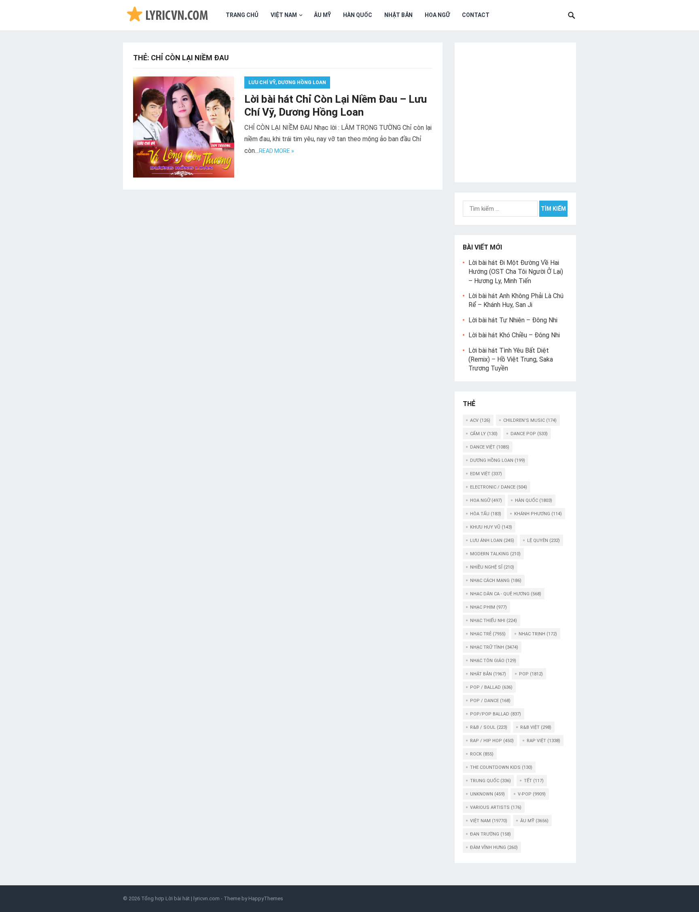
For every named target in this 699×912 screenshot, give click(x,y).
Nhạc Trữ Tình (494, 647)
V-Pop (532, 794)
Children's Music (530, 420)
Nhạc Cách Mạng (495, 580)
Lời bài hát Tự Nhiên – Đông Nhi (512, 320)
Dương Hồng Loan (497, 460)
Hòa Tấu (485, 513)
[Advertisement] (515, 111)
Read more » (276, 151)
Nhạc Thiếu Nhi (493, 620)
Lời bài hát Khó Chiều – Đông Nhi (514, 335)
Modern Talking (495, 554)
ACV (480, 420)
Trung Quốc (490, 780)
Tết (534, 780)
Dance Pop (529, 433)
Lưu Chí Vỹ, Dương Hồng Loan (287, 82)
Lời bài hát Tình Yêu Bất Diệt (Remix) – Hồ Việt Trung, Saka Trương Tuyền (510, 359)
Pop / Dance (490, 700)
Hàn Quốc (357, 15)
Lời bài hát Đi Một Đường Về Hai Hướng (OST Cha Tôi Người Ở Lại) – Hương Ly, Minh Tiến (515, 272)
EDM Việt (486, 473)
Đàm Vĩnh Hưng (494, 847)
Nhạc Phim (488, 607)
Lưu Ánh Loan (492, 540)
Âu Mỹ (322, 15)
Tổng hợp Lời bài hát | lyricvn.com (180, 898)
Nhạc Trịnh (538, 634)
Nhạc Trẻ (488, 634)
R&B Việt (535, 727)
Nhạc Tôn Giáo (493, 660)
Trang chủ (242, 15)
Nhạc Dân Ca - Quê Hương (505, 594)
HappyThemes (265, 898)
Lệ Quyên (543, 540)
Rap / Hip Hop (492, 740)
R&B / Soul (488, 727)
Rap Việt (543, 740)
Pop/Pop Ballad (495, 714)
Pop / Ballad (491, 687)
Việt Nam (284, 15)
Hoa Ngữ (437, 15)
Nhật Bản (398, 15)
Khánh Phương (538, 513)
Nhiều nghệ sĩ (492, 567)
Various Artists (495, 807)
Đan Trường (490, 834)
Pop (531, 674)
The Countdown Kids (501, 767)
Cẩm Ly (484, 433)
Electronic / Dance (498, 487)
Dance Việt (489, 447)
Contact (475, 15)
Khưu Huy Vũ (491, 527)
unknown (487, 794)
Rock (482, 754)
